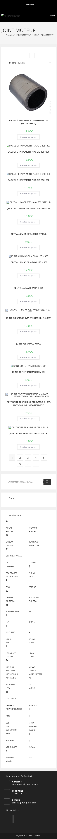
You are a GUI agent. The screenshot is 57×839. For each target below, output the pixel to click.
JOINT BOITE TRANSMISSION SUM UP (28, 433)
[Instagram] (17, 819)
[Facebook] (8, 819)
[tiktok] (27, 819)
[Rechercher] (47, 482)
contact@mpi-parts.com (24, 802)
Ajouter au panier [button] (29, 137)
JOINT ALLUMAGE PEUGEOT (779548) (28, 234)
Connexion (29, 4)
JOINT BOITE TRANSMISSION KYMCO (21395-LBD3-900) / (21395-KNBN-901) (28, 404)
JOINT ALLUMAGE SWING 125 (28, 287)
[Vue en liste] (32, 55)
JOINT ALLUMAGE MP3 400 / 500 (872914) (29, 208)
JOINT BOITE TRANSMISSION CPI (28, 371)
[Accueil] (2, 35)
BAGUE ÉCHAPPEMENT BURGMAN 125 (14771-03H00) (28, 122)
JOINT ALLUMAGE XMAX (28, 343)
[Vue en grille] (25, 55)
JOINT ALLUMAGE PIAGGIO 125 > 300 (28, 262)
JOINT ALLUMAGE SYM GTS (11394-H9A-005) (28, 318)
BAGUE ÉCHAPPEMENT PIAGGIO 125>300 (28, 151)
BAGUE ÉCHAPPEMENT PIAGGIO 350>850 (28, 180)
